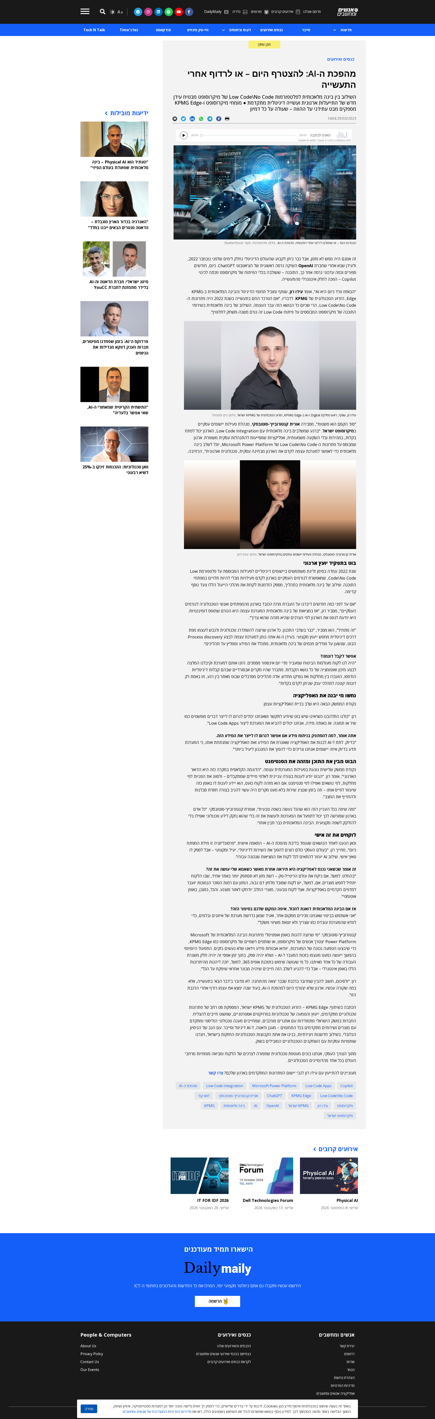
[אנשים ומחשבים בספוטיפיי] (169, 11)
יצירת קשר (347, 1345)
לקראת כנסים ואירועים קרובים (229, 1361)
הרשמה (215, 1301)
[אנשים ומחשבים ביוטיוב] (179, 11)
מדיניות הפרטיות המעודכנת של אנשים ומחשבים (157, 1411)
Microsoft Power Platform (274, 1085)
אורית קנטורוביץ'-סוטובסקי (238, 1095)
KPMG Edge (301, 1095)
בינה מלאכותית (234, 1105)
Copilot (347, 1085)
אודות (351, 1361)
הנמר (351, 1369)
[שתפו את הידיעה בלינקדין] (194, 118)
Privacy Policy (91, 1353)
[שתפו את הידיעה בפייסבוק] (220, 118)
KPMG (209, 1105)
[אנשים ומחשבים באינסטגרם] (148, 11)
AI (255, 1105)
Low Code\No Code (336, 1095)
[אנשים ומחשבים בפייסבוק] (189, 11)
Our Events (89, 1369)
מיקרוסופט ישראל (340, 1115)
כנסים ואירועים (340, 59)
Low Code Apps (318, 1085)
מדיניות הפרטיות (343, 1385)
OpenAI (272, 1105)
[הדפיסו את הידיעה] (229, 118)
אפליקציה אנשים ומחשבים (335, 1393)
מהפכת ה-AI (188, 1085)
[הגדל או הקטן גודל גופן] (120, 12)
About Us (88, 1345)
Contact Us (89, 1361)
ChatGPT (274, 1095)
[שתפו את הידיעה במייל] (176, 118)
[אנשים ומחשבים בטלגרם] (138, 11)
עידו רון (323, 1105)
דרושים (349, 1353)
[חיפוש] (102, 12)
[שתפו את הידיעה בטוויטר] (185, 118)
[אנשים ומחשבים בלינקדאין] (158, 11)
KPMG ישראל (298, 1105)
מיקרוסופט (345, 1105)
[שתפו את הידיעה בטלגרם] (211, 118)
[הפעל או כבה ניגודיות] (112, 12)
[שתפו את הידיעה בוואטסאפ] (202, 118)
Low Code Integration (224, 1085)
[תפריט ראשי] (85, 12)
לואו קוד (204, 1095)
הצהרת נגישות (344, 1377)
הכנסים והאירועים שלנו (234, 1345)
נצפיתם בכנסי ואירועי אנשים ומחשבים (223, 1353)
